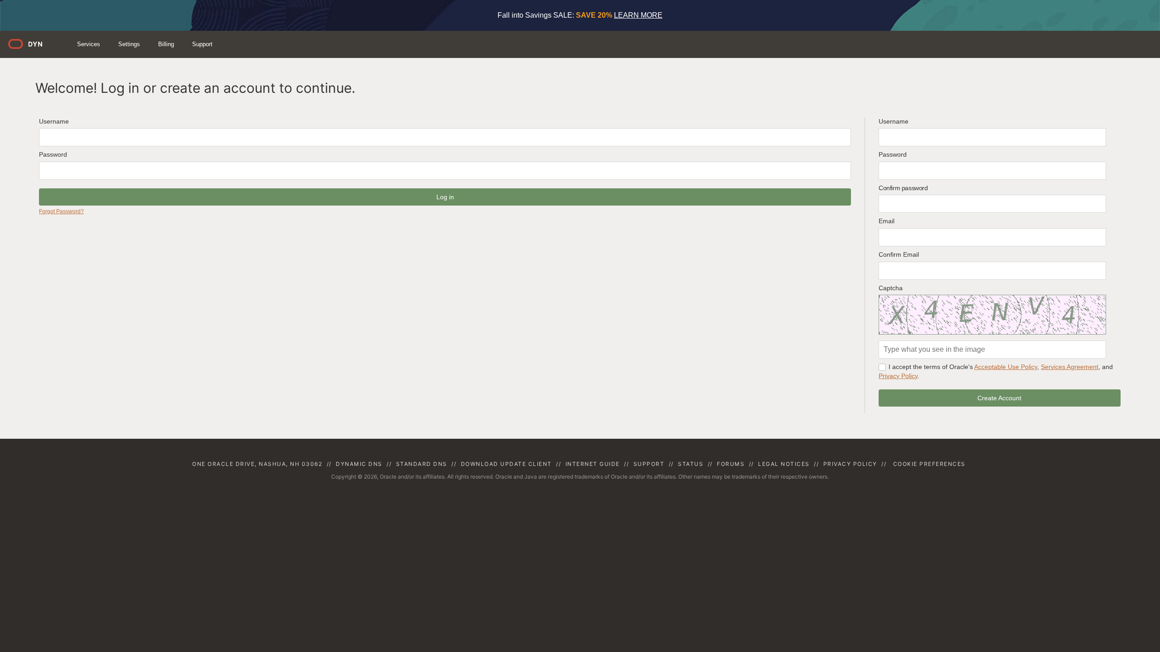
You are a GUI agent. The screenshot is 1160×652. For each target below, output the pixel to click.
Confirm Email (899, 254)
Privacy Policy (898, 375)
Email (886, 221)
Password (53, 154)
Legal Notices (784, 463)
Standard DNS (421, 463)
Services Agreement (1069, 366)
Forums (730, 463)
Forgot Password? (61, 211)
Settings (129, 44)
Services (88, 44)
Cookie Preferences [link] (929, 463)
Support (202, 44)
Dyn (30, 47)
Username (54, 121)
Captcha (891, 288)
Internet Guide (593, 463)
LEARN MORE (638, 15)
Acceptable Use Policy (1005, 366)
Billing (166, 44)
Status (690, 463)
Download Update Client (506, 463)
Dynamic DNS (359, 463)
